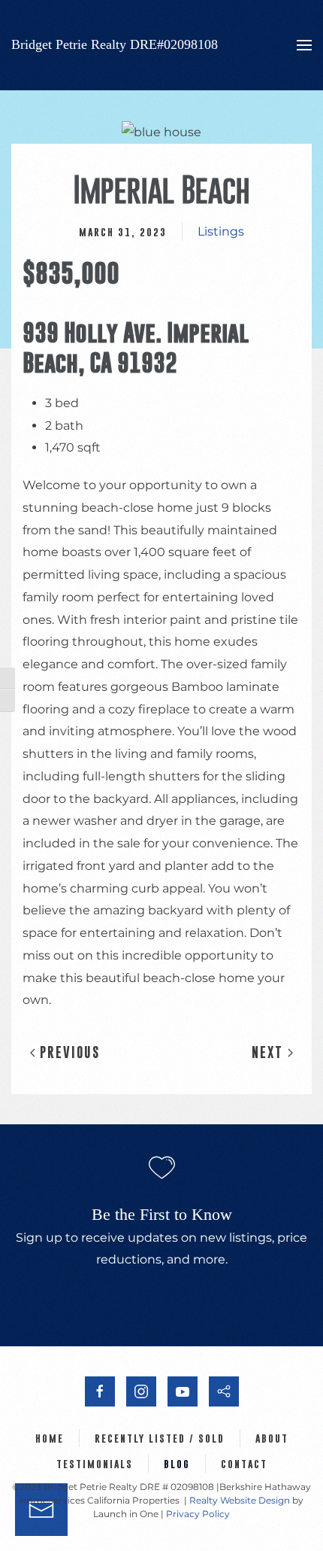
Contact (244, 1464)
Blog (177, 1464)
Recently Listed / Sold (160, 1438)
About (271, 1438)
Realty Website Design (239, 1500)
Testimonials (94, 1464)
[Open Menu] (304, 45)
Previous (67, 1052)
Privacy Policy (198, 1513)
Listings (221, 231)
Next (270, 1052)
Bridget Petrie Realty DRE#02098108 (114, 44)
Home (49, 1438)
